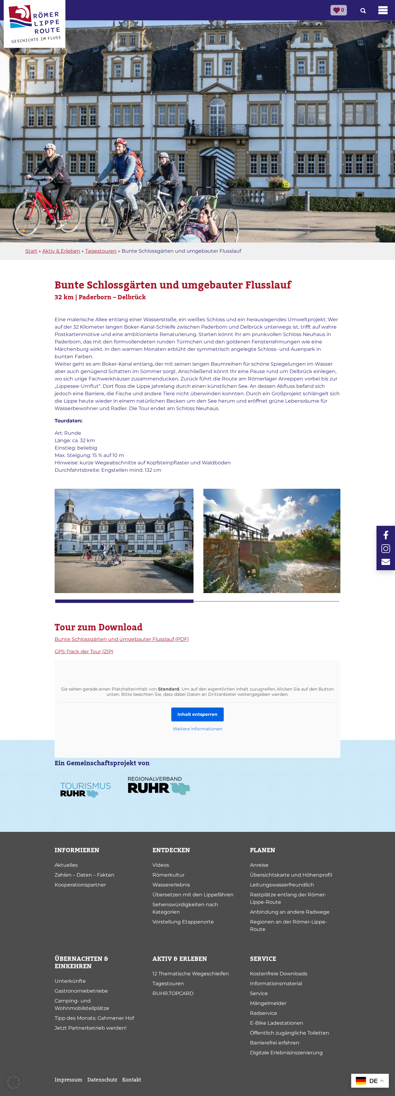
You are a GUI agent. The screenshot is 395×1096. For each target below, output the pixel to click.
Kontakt (131, 1080)
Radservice (263, 1013)
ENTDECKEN (171, 850)
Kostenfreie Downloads (278, 974)
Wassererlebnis (171, 885)
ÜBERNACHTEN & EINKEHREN (81, 962)
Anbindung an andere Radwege (290, 912)
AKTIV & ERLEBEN (179, 959)
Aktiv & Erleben (61, 251)
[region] (197, 546)
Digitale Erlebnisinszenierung (286, 1053)
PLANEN (262, 850)
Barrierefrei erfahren (274, 1043)
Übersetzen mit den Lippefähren (193, 895)
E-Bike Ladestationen (276, 1023)
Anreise (259, 865)
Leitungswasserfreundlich (282, 885)
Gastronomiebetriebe (81, 991)
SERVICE (263, 959)
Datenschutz (102, 1080)
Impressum (68, 1080)
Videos (160, 865)
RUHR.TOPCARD (172, 993)
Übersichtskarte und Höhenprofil (291, 875)
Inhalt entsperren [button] (197, 714)
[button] (13, 1082)
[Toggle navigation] (383, 10)
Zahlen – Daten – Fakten (84, 875)
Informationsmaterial (276, 983)
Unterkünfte (70, 981)
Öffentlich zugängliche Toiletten (289, 1033)
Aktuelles (66, 865)
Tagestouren (101, 251)
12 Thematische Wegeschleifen (190, 974)
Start (31, 251)
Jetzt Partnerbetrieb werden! (91, 1028)
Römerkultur (168, 875)
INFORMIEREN (77, 850)
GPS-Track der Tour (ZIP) (84, 651)
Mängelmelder (268, 1003)
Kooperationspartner (80, 885)
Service (259, 993)
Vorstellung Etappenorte (183, 922)
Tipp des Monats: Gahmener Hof (94, 1018)
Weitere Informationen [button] (197, 729)
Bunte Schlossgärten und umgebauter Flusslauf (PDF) (122, 639)
